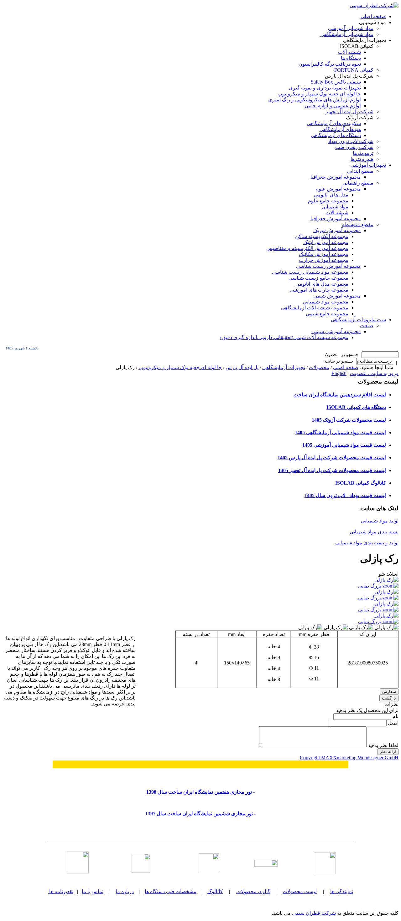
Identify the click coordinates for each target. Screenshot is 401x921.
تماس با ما (92, 891)
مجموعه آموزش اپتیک (325, 242)
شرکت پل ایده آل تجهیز (349, 111)
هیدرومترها (362, 159)
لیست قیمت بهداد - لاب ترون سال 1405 (345, 495)
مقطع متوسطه (357, 224)
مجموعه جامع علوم (328, 200)
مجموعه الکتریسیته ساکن (321, 236)
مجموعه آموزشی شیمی (336, 331)
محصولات (319, 367)
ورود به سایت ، (382, 373)
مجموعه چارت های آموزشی (319, 290)
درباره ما (125, 891)
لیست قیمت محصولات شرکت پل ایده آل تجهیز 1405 (332, 470)
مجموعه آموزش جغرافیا (335, 177)
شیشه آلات (349, 52)
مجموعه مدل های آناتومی (321, 284)
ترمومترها (363, 153)
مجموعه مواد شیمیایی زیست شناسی (310, 272)
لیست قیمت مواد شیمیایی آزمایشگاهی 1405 (340, 432)
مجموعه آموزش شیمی (337, 295)
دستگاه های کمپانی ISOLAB (356, 407)
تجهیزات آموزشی (368, 165)
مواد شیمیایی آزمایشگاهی (346, 34)
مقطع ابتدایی (360, 171)
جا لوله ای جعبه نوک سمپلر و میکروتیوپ (319, 93)
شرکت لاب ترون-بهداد (350, 141)
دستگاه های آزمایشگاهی (336, 135)
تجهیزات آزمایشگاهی (283, 367)
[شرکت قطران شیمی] (374, 5)
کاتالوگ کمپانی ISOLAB (360, 483)
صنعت (366, 325)
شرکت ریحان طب (354, 147)
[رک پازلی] (386, 627)
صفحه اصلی (373, 16)
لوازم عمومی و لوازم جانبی (333, 105)
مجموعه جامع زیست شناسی (318, 278)
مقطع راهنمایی (357, 183)
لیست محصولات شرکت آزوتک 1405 (349, 420)
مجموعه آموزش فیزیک (337, 230)
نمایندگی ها (341, 891)
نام (394, 716)
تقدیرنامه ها (61, 891)
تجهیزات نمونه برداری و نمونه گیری (325, 87)
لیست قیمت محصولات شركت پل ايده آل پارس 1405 (332, 457)
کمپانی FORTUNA (353, 70)
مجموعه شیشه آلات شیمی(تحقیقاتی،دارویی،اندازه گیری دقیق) (284, 337)
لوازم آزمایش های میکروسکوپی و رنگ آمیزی (314, 99)
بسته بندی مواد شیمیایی (374, 531)
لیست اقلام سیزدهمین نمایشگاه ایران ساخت (340, 394)
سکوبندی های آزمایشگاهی (334, 123)
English (338, 373)
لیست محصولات (300, 891)
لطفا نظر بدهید (382, 745)
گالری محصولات (253, 891)
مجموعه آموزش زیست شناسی (328, 266)
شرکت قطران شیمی (314, 913)
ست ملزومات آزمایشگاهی (358, 319)
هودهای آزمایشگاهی (340, 129)
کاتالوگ (215, 891)
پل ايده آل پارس (242, 367)
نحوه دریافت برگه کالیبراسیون (330, 64)
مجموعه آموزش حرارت (323, 260)
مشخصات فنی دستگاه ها (170, 891)
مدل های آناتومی (331, 194)
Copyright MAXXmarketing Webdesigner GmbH (349, 757)
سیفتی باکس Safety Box (336, 81)
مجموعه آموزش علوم (338, 188)
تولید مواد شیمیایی (379, 520)
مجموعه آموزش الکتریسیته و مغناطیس (307, 248)
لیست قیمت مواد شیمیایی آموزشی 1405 (344, 445)
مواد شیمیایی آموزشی (350, 28)
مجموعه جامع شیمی (327, 313)
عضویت (358, 373)
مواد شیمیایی (334, 206)
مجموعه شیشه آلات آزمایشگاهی (314, 307)
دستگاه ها (351, 58)
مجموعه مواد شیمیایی (325, 301)
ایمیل (392, 722)
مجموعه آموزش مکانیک (323, 254)
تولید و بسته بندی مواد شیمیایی (366, 542)
